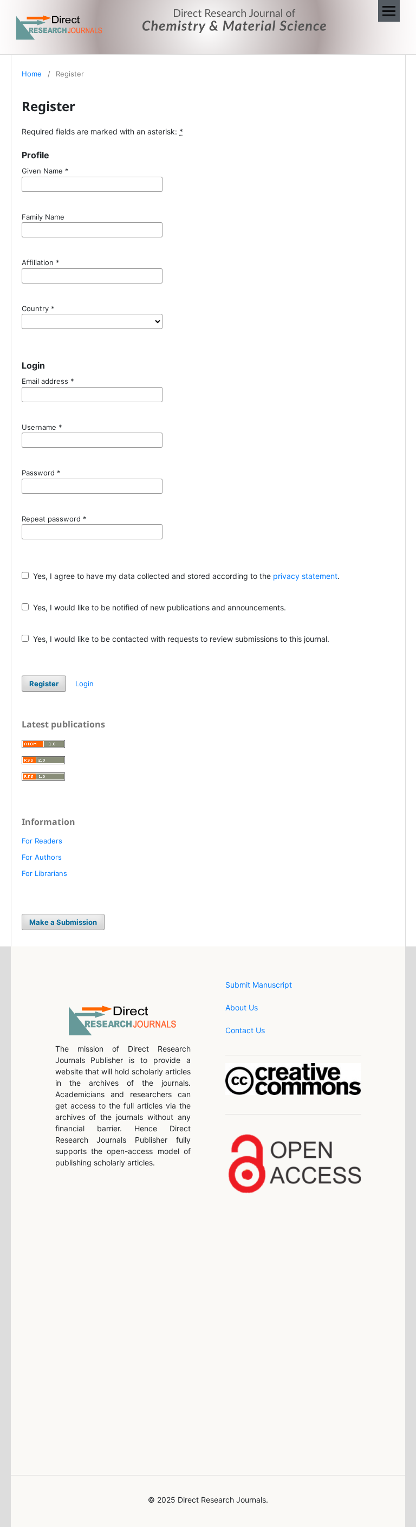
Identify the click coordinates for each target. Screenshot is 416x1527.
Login (84, 683)
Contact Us (245, 1030)
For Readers (42, 840)
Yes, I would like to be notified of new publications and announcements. (158, 607)
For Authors (42, 857)
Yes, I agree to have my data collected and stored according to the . (185, 576)
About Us (241, 1007)
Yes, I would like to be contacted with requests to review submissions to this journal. (180, 638)
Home (32, 73)
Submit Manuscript (258, 984)
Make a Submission (63, 922)
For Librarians (44, 873)
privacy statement (305, 576)
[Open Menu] (389, 11)
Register (43, 683)
